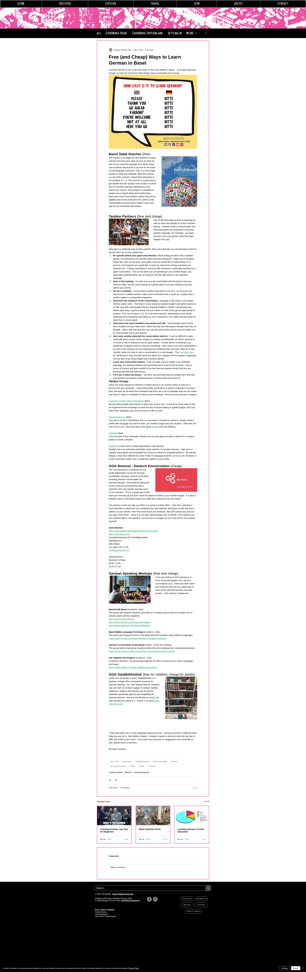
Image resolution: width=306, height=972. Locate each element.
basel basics (127, 761)
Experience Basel (117, 33)
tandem (142, 766)
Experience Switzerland (147, 33)
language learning (142, 761)
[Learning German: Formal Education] (192, 815)
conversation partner (118, 766)
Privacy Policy (133, 968)
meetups (152, 766)
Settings (284, 968)
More (190, 33)
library (132, 766)
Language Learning (141, 772)
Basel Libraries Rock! (150, 829)
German (174, 761)
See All (206, 801)
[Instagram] (155, 899)
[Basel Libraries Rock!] (153, 815)
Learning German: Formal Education (191, 830)
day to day (114, 761)
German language (160, 761)
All (99, 33)
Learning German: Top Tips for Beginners (114, 830)
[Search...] (208, 888)
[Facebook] (149, 899)
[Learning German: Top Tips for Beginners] (114, 815)
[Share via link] (116, 780)
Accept (295, 968)
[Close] (303, 968)
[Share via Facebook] (110, 780)
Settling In (175, 33)
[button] (206, 33)
